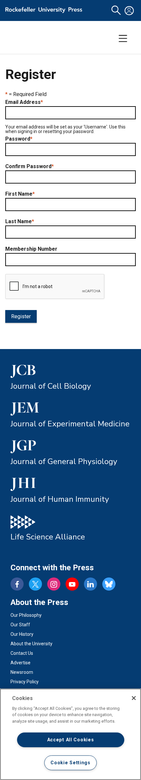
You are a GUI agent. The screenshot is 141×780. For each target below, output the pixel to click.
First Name (20, 194)
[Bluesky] (108, 584)
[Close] (134, 698)
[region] (70, 734)
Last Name (19, 221)
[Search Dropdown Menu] (116, 10)
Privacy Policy (24, 681)
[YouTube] (72, 584)
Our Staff (20, 624)
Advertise (20, 662)
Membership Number (31, 249)
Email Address (24, 102)
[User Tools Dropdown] (129, 10)
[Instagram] (53, 584)
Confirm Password (29, 166)
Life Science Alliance (47, 537)
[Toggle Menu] (123, 38)
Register (21, 316)
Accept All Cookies (70, 740)
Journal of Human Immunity (59, 499)
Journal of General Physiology (63, 461)
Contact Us (21, 653)
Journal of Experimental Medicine (70, 424)
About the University (31, 643)
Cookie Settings (70, 763)
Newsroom (21, 672)
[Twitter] (35, 584)
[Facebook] (17, 584)
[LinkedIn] (90, 584)
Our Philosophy (26, 615)
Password (18, 139)
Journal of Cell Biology (50, 386)
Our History (21, 634)
